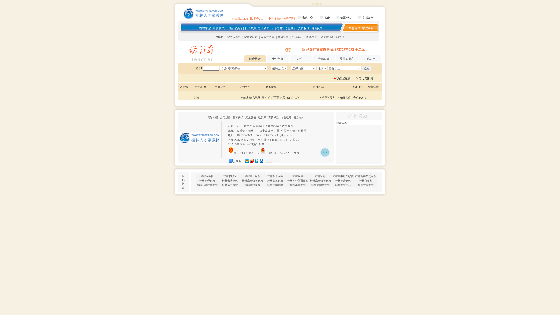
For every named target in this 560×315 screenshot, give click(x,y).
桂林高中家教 (230, 185)
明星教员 (250, 28)
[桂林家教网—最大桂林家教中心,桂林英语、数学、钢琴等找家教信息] (203, 17)
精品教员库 (235, 28)
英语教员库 (347, 58)
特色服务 (290, 28)
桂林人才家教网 (283, 126)
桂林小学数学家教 (207, 185)
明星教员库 (328, 97)
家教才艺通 (267, 37)
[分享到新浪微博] (251, 160)
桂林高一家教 (252, 176)
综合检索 (255, 58)
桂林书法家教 (230, 180)
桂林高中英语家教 (365, 176)
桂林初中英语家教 (297, 180)
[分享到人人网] (261, 160)
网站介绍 (212, 117)
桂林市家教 (365, 180)
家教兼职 (367, 28)
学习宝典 (283, 37)
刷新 (196, 97)
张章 (261, 144)
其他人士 (369, 58)
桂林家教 (205, 28)
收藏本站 (345, 17)
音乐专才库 (359, 97)
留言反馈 (317, 28)
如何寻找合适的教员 (332, 37)
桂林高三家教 (275, 180)
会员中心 (307, 17)
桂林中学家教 (275, 185)
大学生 (301, 58)
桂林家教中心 (343, 185)
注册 (327, 17)
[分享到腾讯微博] (256, 160)
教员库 (262, 117)
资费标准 (303, 28)
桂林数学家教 (275, 176)
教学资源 (311, 37)
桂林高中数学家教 (343, 176)
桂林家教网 (299, 130)
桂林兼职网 (229, 176)
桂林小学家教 (298, 185)
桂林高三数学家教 (252, 180)
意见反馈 (250, 117)
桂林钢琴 (297, 176)
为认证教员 (366, 78)
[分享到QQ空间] (246, 160)
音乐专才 (277, 28)
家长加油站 (250, 37)
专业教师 (263, 28)
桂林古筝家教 (366, 185)
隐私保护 (238, 117)
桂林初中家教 (252, 185)
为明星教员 (343, 78)
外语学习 (297, 37)
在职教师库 (344, 97)
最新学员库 (220, 28)
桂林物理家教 (207, 180)
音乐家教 (323, 58)
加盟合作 (368, 17)
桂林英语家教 (343, 180)
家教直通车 (233, 37)
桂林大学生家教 (320, 185)
